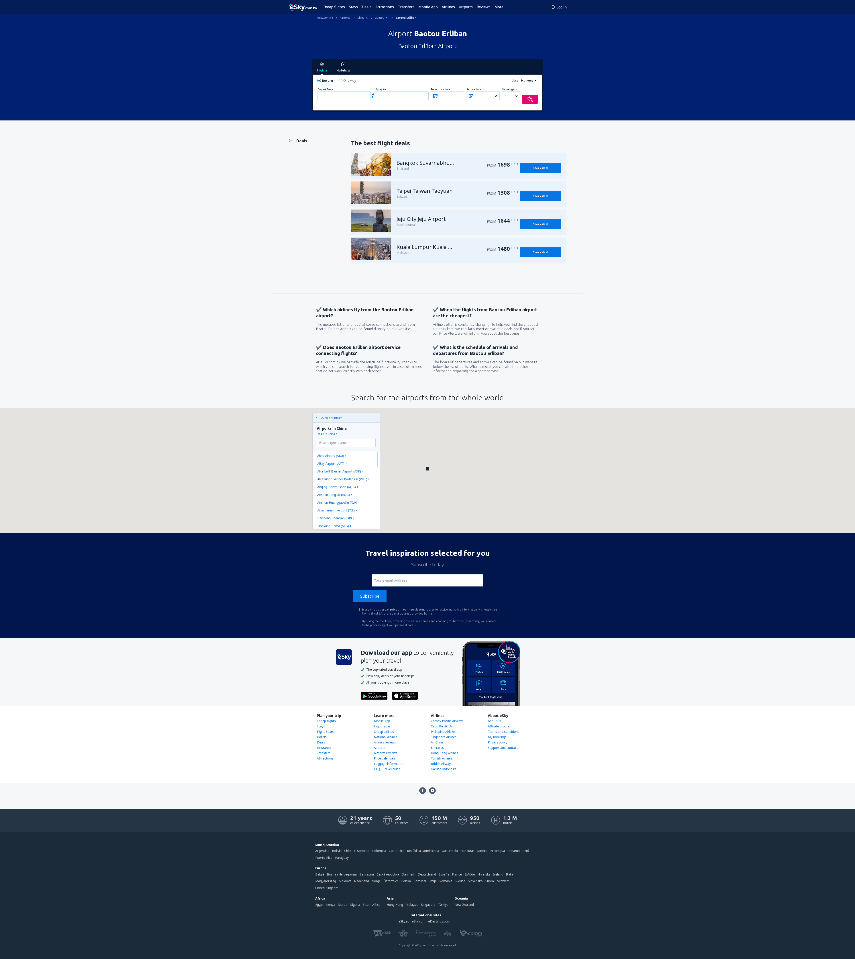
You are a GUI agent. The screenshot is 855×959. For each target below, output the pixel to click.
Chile (347, 851)
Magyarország (325, 881)
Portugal (419, 881)
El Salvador (362, 851)
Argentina (322, 851)
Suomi (490, 881)
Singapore (428, 904)
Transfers (406, 6)
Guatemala (450, 851)
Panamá (514, 851)
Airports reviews (385, 753)
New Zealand (464, 904)
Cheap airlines (384, 731)
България (366, 874)
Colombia (379, 851)
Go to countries (331, 418)
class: (515, 80)
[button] (427, 468)
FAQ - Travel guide (387, 769)
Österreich (391, 881)
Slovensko (475, 881)
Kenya (330, 904)
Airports (466, 6)
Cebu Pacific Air (442, 726)
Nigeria (355, 904)
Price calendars (385, 758)
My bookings (497, 737)
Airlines (448, 6)
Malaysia (412, 904)
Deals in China (326, 434)
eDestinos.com (439, 921)
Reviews (484, 6)
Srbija (433, 881)
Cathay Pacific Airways (447, 721)
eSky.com (418, 921)
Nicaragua (497, 851)
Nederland (361, 881)
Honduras (467, 851)
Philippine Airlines (443, 731)
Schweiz (503, 881)
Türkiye (443, 904)
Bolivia (337, 851)
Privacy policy (497, 742)
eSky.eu (404, 921)
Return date (473, 89)
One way (349, 80)
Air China (437, 742)
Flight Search (326, 731)
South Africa (372, 904)
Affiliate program (500, 726)
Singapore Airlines (443, 737)
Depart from (325, 89)
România (445, 881)
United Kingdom (326, 888)
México (482, 851)
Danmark (408, 874)
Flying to (380, 89)
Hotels (321, 737)
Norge (376, 881)
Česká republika (388, 874)
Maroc (342, 904)
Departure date (440, 89)
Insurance (324, 747)
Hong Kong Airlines (444, 753)
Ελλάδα (469, 874)
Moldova (345, 881)
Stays (353, 6)
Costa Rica (396, 851)
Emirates (437, 747)
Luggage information (389, 763)
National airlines (385, 737)
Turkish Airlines (441, 758)
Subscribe (369, 596)
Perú (525, 851)
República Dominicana (423, 851)
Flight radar (382, 726)
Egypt (319, 904)
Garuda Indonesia (443, 769)
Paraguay (342, 857)
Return (327, 80)
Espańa (444, 874)
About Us (494, 721)
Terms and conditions (503, 731)
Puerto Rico (323, 857)
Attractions (384, 6)
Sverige (460, 881)
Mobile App (428, 6)
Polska (406, 881)
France (457, 874)
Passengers (509, 89)
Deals (366, 6)
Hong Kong (395, 904)
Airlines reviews (385, 742)
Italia (509, 874)
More (499, 6)
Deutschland (427, 874)
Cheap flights (334, 6)
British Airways (441, 763)
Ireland (498, 874)
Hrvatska (484, 874)
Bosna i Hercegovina (342, 874)
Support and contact (503, 747)
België (319, 874)
